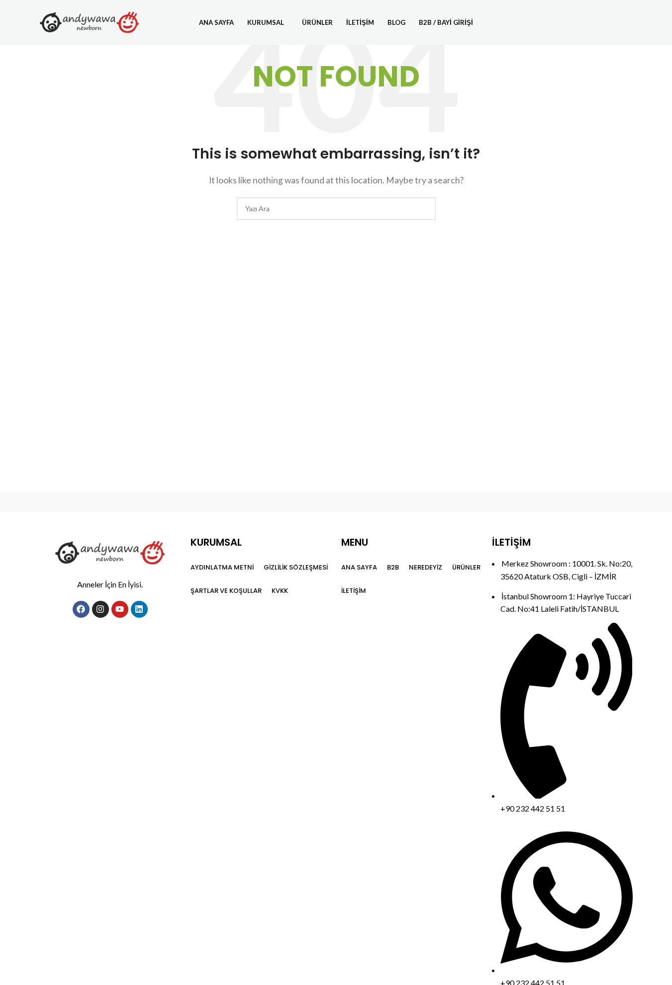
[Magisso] (166, 502)
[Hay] (505, 502)
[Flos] (590, 502)
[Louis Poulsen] (251, 502)
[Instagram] (100, 609)
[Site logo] (89, 21)
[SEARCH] (424, 208)
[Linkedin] (139, 609)
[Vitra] (82, 502)
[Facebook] (81, 609)
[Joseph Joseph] (421, 502)
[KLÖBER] (335, 502)
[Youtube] (119, 609)
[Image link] (110, 551)
